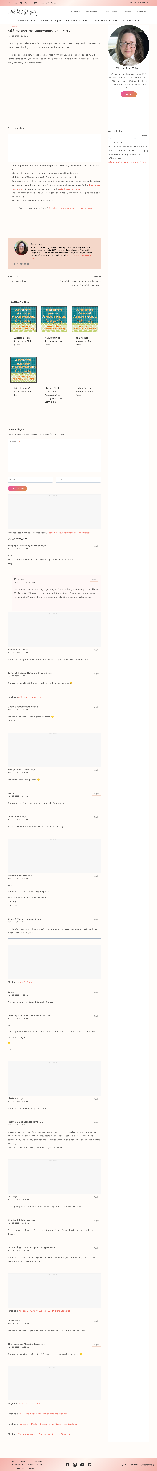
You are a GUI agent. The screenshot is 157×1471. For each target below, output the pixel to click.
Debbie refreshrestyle (20, 706)
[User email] (28, 264)
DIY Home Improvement (78, 20)
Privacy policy (115, 162)
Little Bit (13, 1098)
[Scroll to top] (151, 1462)
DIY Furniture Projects (51, 20)
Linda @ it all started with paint (27, 1015)
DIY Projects (74, 11)
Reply (96, 546)
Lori (10, 1196)
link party (12, 26)
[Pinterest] (21, 264)
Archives (127, 11)
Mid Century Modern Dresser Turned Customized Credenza (48, 1424)
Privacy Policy (34, 1465)
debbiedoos (14, 816)
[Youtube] (25, 264)
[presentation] (23, 319)
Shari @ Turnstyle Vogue (22, 918)
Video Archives (110, 11)
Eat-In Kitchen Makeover (31, 1403)
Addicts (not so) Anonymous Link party (22, 341)
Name (12, 479)
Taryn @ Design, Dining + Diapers (27, 673)
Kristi (17, 579)
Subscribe (141, 11)
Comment (14, 441)
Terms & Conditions (27, 1468)
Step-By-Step (25, 982)
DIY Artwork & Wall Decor (106, 20)
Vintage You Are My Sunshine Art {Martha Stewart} (44, 1311)
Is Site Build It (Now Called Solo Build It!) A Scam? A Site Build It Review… (79, 280)
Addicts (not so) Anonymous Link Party (53, 341)
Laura (11, 1320)
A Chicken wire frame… (29, 697)
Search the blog (116, 131)
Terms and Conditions (135, 162)
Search (144, 135)
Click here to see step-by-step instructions (70, 208)
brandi (12, 793)
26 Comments (26, 36)
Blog (23, 1461)
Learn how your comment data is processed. (69, 533)
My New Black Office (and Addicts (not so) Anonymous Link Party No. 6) (53, 395)
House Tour (17, 1465)
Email (60, 479)
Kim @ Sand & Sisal (19, 769)
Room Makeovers (131, 20)
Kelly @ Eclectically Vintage (24, 545)
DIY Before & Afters (27, 20)
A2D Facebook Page (69, 189)
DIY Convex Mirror (17, 279)
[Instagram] (18, 264)
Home (14, 1461)
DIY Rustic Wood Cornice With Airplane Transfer (42, 1413)
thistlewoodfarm (17, 875)
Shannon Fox (15, 649)
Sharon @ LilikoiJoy (19, 1220)
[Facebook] (14, 264)
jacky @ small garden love (23, 1121)
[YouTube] (82, 1464)
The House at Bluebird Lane (24, 1344)
